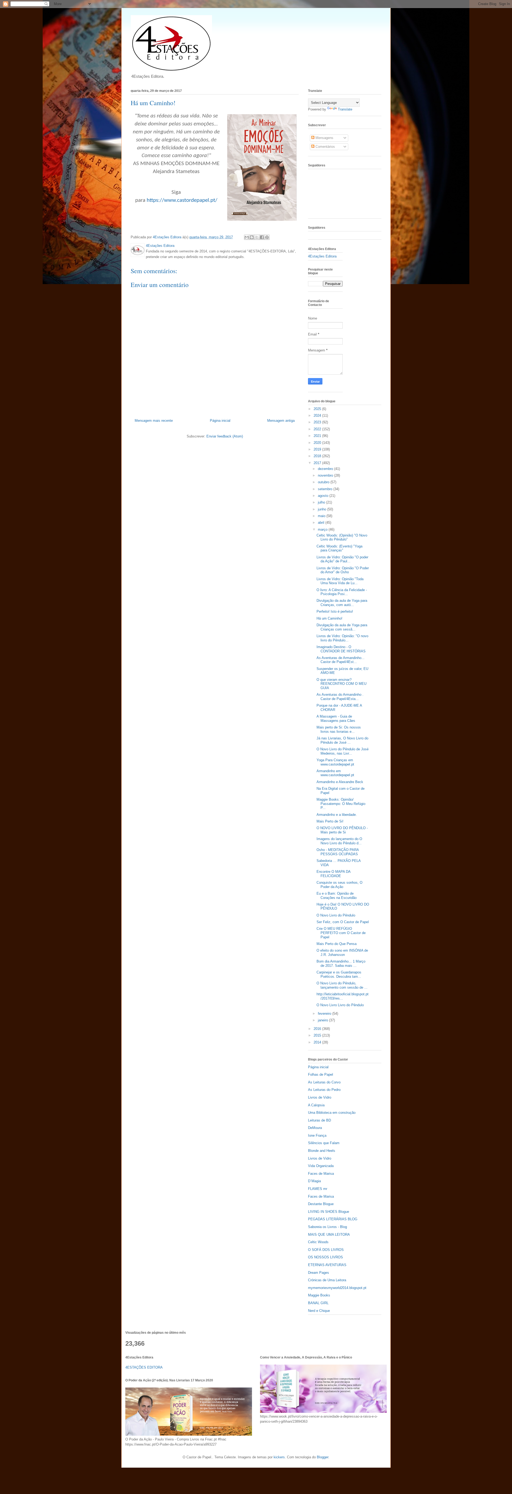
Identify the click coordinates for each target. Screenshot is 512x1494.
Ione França (317, 1135)
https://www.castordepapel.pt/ (182, 200)
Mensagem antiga (281, 421)
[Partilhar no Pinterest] (267, 237)
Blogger (322, 1457)
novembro (326, 475)
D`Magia (314, 1181)
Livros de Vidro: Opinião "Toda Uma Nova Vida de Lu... (340, 581)
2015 (318, 1035)
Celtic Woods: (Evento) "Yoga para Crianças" (339, 548)
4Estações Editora (322, 256)
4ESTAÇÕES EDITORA (144, 1367)
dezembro (326, 469)
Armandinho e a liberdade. (337, 815)
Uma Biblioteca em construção (331, 1113)
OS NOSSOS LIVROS (325, 1257)
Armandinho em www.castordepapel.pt (335, 773)
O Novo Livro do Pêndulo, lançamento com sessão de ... (342, 985)
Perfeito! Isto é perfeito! (335, 611)
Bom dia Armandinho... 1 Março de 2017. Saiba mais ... (341, 963)
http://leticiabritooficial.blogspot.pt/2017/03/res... (343, 996)
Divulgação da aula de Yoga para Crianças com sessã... (342, 627)
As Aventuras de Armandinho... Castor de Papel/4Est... (341, 660)
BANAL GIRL (318, 1303)
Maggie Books (319, 1295)
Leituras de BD (319, 1120)
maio (322, 516)
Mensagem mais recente (154, 421)
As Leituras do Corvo (324, 1082)
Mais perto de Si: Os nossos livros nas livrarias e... (339, 729)
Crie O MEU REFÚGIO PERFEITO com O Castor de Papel (341, 933)
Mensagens (323, 138)
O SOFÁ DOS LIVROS (326, 1250)
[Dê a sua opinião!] (251, 237)
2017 (318, 463)
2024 (318, 415)
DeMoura (315, 1128)
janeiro (323, 1020)
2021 (318, 436)
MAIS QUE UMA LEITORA (329, 1235)
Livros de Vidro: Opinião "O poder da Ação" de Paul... (342, 559)
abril (321, 523)
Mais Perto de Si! (330, 821)
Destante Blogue (321, 1204)
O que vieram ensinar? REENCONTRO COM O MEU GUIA (341, 684)
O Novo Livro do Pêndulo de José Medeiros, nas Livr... (343, 751)
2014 (318, 1042)
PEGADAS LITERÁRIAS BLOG (332, 1219)
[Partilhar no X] (256, 237)
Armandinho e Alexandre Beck (340, 782)
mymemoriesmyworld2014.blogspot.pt (337, 1288)
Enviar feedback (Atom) (224, 436)
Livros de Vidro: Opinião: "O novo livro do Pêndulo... (342, 638)
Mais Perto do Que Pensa (337, 944)
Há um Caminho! (329, 618)
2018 (318, 456)
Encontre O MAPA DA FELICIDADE (333, 874)
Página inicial (220, 421)
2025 (318, 409)
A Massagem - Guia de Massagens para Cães (336, 718)
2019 (318, 449)
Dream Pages (318, 1273)
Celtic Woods (318, 1242)
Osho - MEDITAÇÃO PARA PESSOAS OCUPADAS (338, 852)
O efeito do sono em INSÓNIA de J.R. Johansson (342, 952)
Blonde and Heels (321, 1151)
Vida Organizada (321, 1166)
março (323, 529)
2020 (318, 443)
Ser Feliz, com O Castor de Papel (343, 922)
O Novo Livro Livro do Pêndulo (340, 1005)
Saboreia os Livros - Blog (327, 1227)
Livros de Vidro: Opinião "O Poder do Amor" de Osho (343, 570)
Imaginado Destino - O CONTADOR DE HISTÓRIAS (341, 649)
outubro (324, 482)
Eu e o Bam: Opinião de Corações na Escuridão (337, 895)
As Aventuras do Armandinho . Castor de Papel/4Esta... (340, 697)
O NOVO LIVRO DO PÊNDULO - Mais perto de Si (342, 830)
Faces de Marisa (321, 1174)
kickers (279, 1457)
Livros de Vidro (319, 1097)
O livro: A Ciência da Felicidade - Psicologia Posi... (342, 592)
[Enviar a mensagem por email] (246, 237)
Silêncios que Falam (323, 1143)
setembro (325, 489)
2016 (318, 1029)
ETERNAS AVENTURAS (327, 1265)
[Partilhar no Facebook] (262, 237)
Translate (345, 109)
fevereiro (325, 1014)
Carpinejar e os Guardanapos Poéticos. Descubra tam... (339, 974)
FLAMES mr (317, 1189)
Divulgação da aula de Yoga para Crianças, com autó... (342, 603)
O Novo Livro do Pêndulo (336, 915)
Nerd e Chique (319, 1311)
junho (322, 509)
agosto (323, 496)
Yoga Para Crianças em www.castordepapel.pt (335, 762)
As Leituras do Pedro (324, 1090)
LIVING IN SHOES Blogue (328, 1212)
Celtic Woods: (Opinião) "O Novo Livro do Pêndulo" (342, 537)
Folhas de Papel (320, 1075)
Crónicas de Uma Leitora (327, 1280)
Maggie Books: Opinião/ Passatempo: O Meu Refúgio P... (341, 803)
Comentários (324, 147)
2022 (318, 429)
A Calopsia (316, 1105)
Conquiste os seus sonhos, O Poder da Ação (339, 885)
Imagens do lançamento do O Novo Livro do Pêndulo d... (339, 841)
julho (322, 502)
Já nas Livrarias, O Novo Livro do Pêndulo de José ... (342, 740)
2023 (318, 422)
